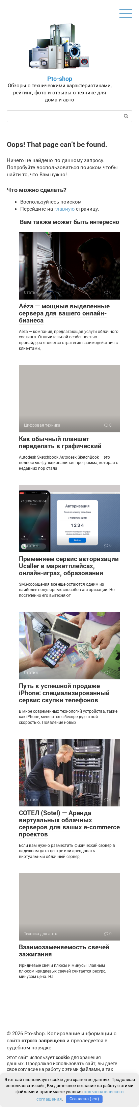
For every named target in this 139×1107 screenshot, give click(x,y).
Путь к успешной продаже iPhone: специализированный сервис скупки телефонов (64, 693)
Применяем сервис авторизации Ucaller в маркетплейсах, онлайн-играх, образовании (69, 566)
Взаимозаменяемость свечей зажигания (64, 950)
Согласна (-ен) (84, 1098)
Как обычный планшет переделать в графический (60, 442)
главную (64, 209)
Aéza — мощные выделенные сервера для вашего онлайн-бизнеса (64, 313)
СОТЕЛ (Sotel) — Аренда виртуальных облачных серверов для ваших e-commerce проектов (69, 823)
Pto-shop (59, 78)
